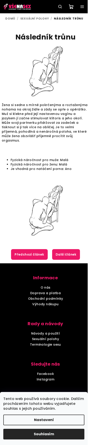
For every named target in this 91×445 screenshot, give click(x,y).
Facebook (45, 374)
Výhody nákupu (45, 304)
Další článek (66, 254)
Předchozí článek (29, 254)
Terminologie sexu (45, 344)
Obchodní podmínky (45, 298)
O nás (46, 287)
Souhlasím (44, 434)
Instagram (46, 379)
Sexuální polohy (45, 339)
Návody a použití (45, 333)
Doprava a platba (45, 293)
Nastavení (44, 419)
